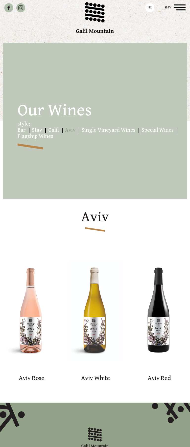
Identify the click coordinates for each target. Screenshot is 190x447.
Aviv (70, 130)
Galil (53, 130)
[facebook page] (8, 7)
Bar (22, 130)
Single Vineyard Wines (108, 130)
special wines (158, 130)
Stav (37, 130)
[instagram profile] (20, 7)
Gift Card (47, 7)
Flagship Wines (35, 136)
